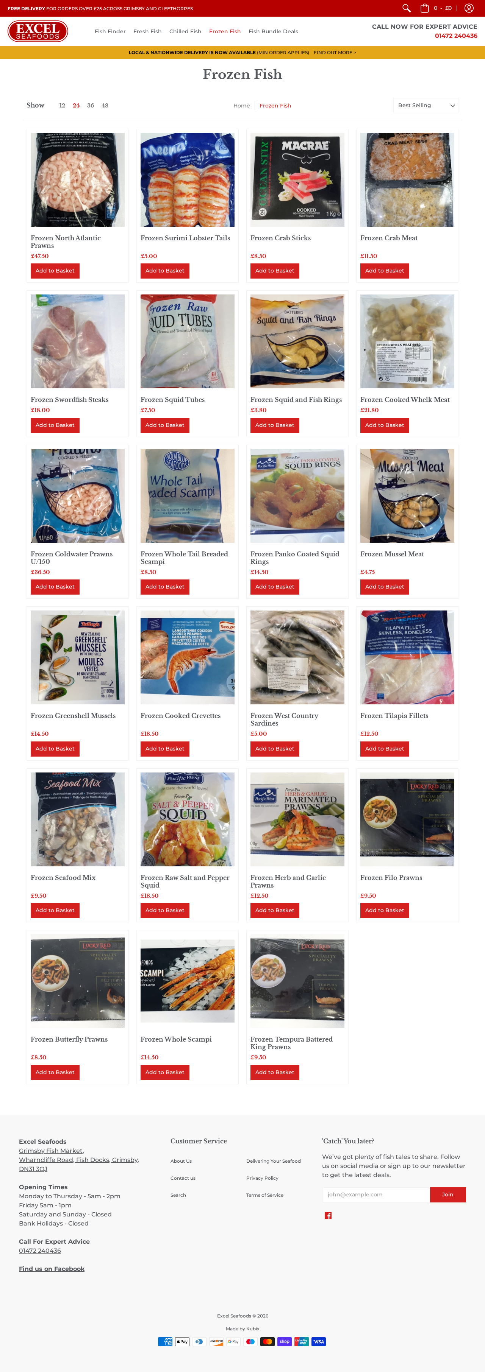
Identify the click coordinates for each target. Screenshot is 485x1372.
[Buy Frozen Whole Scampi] (188, 981)
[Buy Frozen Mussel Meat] (407, 496)
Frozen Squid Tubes (173, 399)
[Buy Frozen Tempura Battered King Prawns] (297, 981)
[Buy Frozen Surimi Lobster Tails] (188, 180)
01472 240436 (40, 1250)
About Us (181, 1161)
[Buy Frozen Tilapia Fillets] (407, 657)
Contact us (183, 1178)
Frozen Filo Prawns (391, 877)
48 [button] (105, 105)
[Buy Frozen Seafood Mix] (78, 819)
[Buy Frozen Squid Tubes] (188, 341)
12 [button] (62, 105)
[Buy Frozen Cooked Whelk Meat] (407, 341)
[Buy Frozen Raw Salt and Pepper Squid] (188, 819)
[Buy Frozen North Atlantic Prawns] (78, 180)
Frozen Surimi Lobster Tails (185, 238)
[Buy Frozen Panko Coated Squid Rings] (297, 496)
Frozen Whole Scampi (176, 1039)
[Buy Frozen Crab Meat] (407, 180)
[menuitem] (406, 8)
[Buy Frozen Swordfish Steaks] (78, 341)
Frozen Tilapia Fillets (394, 715)
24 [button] (76, 105)
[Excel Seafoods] (38, 31)
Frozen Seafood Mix (63, 877)
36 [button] (90, 105)
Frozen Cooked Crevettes (181, 715)
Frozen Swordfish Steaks (69, 399)
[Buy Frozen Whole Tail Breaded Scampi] (188, 496)
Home (241, 105)
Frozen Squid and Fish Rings (296, 399)
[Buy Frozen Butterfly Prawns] (78, 981)
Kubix (253, 1329)
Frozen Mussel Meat (392, 554)
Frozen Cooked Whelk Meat (405, 399)
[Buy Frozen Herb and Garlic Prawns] (297, 819)
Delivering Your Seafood (273, 1161)
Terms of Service (264, 1195)
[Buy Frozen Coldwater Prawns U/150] (78, 496)
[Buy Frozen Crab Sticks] (297, 180)
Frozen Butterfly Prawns (69, 1039)
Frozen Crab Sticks (280, 238)
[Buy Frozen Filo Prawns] (407, 819)
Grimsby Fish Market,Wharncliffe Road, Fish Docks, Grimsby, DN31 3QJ (79, 1160)
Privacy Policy (262, 1178)
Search (178, 1195)
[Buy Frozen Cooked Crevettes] (188, 657)
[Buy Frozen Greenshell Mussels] (78, 657)
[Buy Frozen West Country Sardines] (297, 657)
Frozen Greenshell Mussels (73, 715)
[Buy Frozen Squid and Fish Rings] (297, 341)
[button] (469, 8)
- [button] (443, 8)
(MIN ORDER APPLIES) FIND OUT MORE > (242, 52)
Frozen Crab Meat (389, 238)
